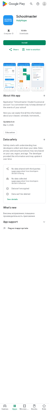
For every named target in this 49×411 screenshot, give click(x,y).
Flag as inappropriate (15, 228)
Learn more (16, 171)
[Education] (10, 132)
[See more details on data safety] (12, 199)
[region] (24, 32)
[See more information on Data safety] (44, 139)
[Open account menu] (44, 4)
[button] (12, 34)
